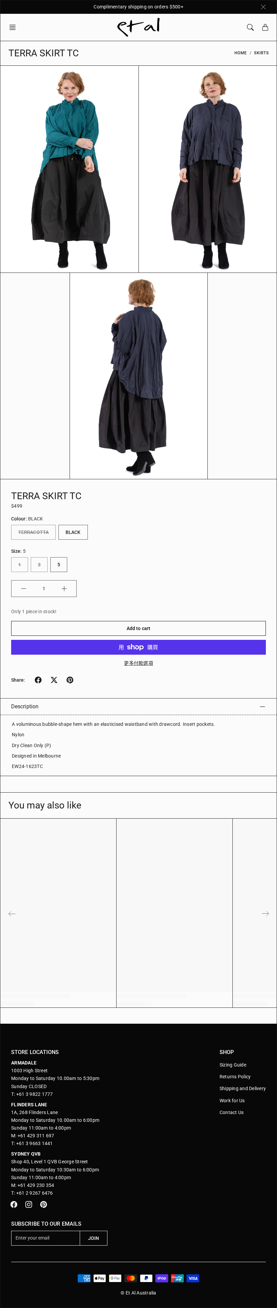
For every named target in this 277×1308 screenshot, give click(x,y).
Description (25, 706)
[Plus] (64, 588)
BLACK (73, 532)
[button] (14, 27)
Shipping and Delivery (243, 1088)
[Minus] (23, 588)
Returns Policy (235, 1076)
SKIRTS (261, 53)
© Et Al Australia (138, 1293)
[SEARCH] (250, 27)
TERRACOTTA (33, 532)
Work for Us (232, 1100)
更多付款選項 (138, 663)
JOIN (93, 1238)
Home (240, 53)
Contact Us (232, 1112)
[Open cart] (265, 27)
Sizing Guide (233, 1065)
